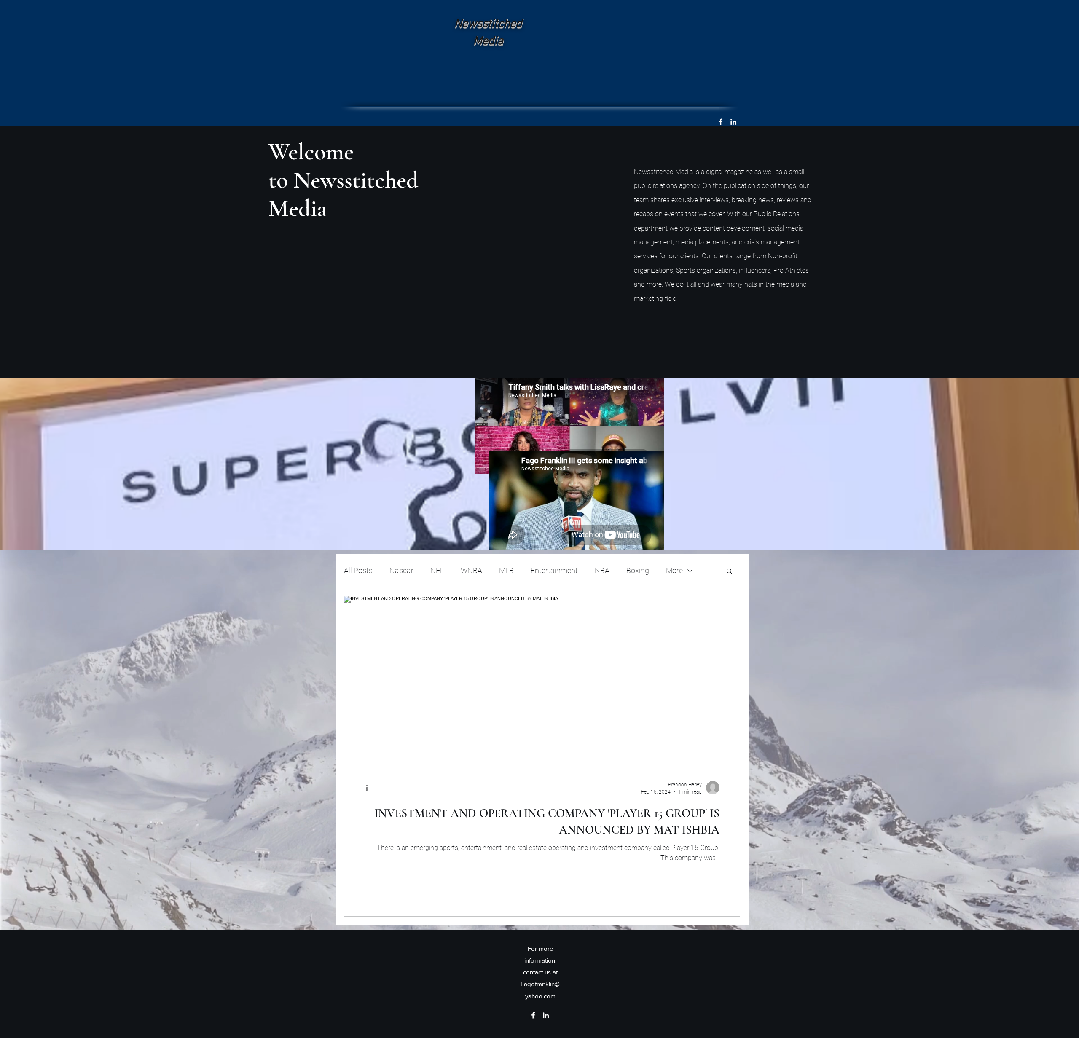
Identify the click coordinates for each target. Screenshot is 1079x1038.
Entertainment (554, 570)
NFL (437, 570)
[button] (729, 571)
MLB (506, 570)
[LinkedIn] (733, 122)
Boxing (637, 570)
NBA (602, 570)
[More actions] (370, 788)
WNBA (471, 570)
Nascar (401, 570)
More (674, 570)
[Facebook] (721, 122)
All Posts (358, 570)
